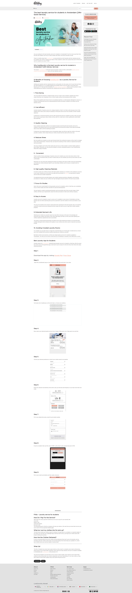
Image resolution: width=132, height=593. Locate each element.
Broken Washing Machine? (55, 574)
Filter (35, 8)
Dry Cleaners (69, 578)
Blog (95, 3)
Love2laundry (50, 58)
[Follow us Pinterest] (69, 591)
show (41, 49)
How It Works (76, 3)
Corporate (69, 574)
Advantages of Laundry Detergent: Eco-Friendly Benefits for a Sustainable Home (90, 40)
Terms (51, 571)
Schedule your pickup (90, 18)
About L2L (36, 568)
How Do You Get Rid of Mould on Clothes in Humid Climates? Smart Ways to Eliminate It (90, 54)
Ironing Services (70, 571)
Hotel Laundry (69, 580)
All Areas (35, 574)
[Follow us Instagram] (93, 24)
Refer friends (52, 568)
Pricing (35, 570)
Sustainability (53, 577)
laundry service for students (60, 86)
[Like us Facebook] (88, 24)
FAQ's (35, 571)
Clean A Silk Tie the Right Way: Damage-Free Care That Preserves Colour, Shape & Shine (90, 59)
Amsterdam (46, 17)
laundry (66, 173)
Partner (51, 570)
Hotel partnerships (54, 578)
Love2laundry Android (87, 570)
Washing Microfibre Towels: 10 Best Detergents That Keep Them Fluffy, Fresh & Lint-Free (90, 49)
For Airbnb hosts (70, 568)
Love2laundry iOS (86, 568)
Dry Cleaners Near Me (71, 570)
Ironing (68, 575)
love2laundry (54, 79)
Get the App (89, 3)
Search (96, 8)
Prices (83, 3)
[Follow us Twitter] (91, 24)
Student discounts (54, 575)
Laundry (68, 577)
